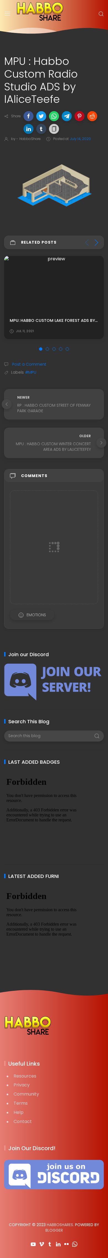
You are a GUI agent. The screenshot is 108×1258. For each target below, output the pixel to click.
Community (26, 1094)
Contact (23, 1121)
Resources (25, 1076)
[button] (29, 116)
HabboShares (60, 1225)
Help (19, 1112)
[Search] (101, 14)
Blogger (54, 1230)
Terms (21, 1103)
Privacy (22, 1085)
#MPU (30, 372)
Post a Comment (28, 364)
